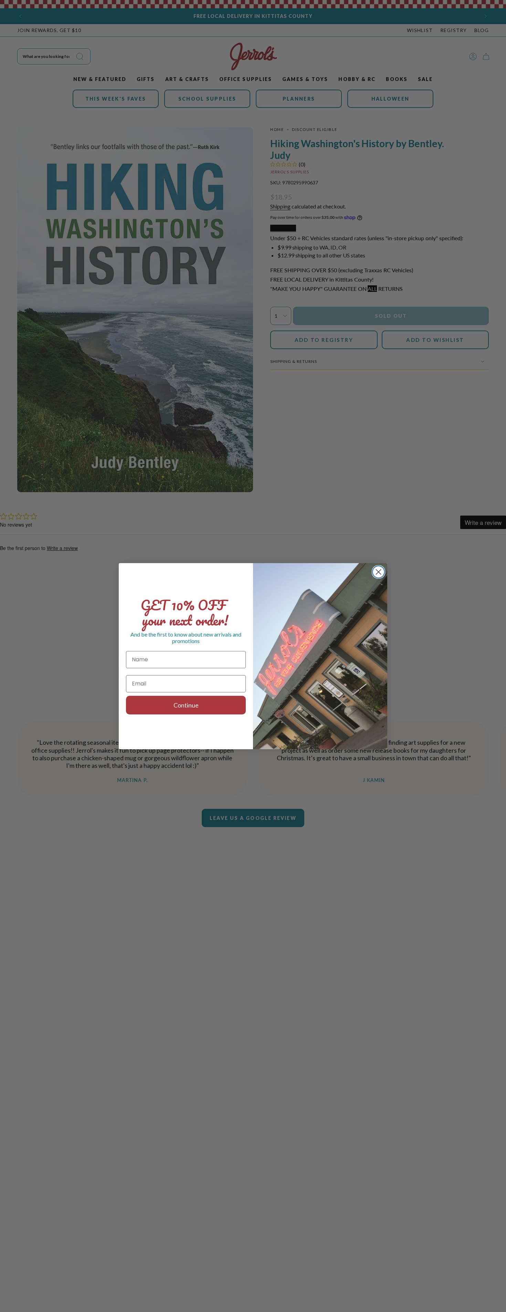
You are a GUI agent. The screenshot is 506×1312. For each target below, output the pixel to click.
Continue (186, 705)
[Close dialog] (378, 572)
